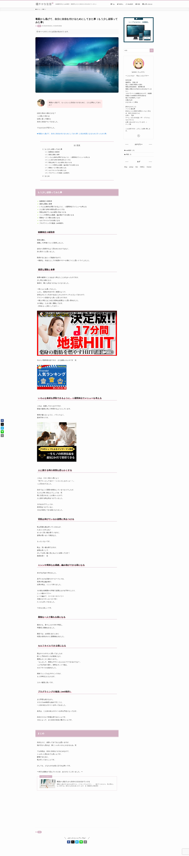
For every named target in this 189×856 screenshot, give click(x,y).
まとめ (47, 176)
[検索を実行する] (152, 50)
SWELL (142, 167)
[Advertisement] (77, 810)
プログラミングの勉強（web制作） (59, 173)
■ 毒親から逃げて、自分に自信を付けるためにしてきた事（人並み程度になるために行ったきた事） (72, 133)
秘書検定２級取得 (53, 152)
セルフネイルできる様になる (57, 170)
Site (136, 167)
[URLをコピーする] (85, 841)
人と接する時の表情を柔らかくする (59, 160)
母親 (39, 26)
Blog (125, 167)
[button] (68, 841)
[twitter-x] (138, 135)
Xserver (149, 167)
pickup (131, 167)
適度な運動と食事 (53, 154)
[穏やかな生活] (44, 4)
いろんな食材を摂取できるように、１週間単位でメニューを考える (69, 157)
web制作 (130, 150)
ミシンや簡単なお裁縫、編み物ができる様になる (63, 165)
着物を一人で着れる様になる (57, 167)
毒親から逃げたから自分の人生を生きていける (73, 781)
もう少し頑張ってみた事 (53, 149)
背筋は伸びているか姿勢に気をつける (60, 162)
